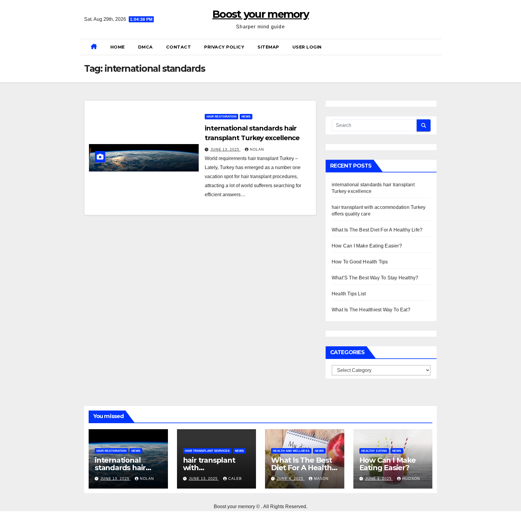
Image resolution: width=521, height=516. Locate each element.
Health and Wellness (291, 450)
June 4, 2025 (291, 479)
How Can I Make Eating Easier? (367, 245)
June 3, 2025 (379, 479)
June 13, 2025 (225, 149)
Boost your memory (260, 14)
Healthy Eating (374, 450)
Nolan (257, 149)
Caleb (235, 479)
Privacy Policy (224, 47)
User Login (307, 47)
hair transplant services (207, 450)
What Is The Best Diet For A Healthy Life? (377, 229)
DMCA (145, 47)
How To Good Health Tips (360, 261)
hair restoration (221, 116)
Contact (178, 47)
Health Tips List (349, 293)
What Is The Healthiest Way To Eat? (371, 309)
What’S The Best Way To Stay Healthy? (375, 277)
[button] (434, 46)
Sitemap (268, 47)
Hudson (411, 479)
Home (117, 47)
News (246, 116)
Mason (321, 479)
